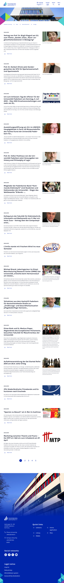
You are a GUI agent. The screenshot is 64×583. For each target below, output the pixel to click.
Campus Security (11, 538)
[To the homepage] (10, 4)
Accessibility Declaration (12, 576)
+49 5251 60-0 (10, 534)
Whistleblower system (11, 573)
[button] (41, 4)
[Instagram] (5, 554)
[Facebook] (9, 554)
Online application (53, 529)
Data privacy (8, 570)
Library (38, 533)
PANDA (38, 536)
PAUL (51, 533)
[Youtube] (16, 554)
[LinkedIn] (13, 554)
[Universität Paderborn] (10, 518)
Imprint (6, 567)
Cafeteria (39, 527)
